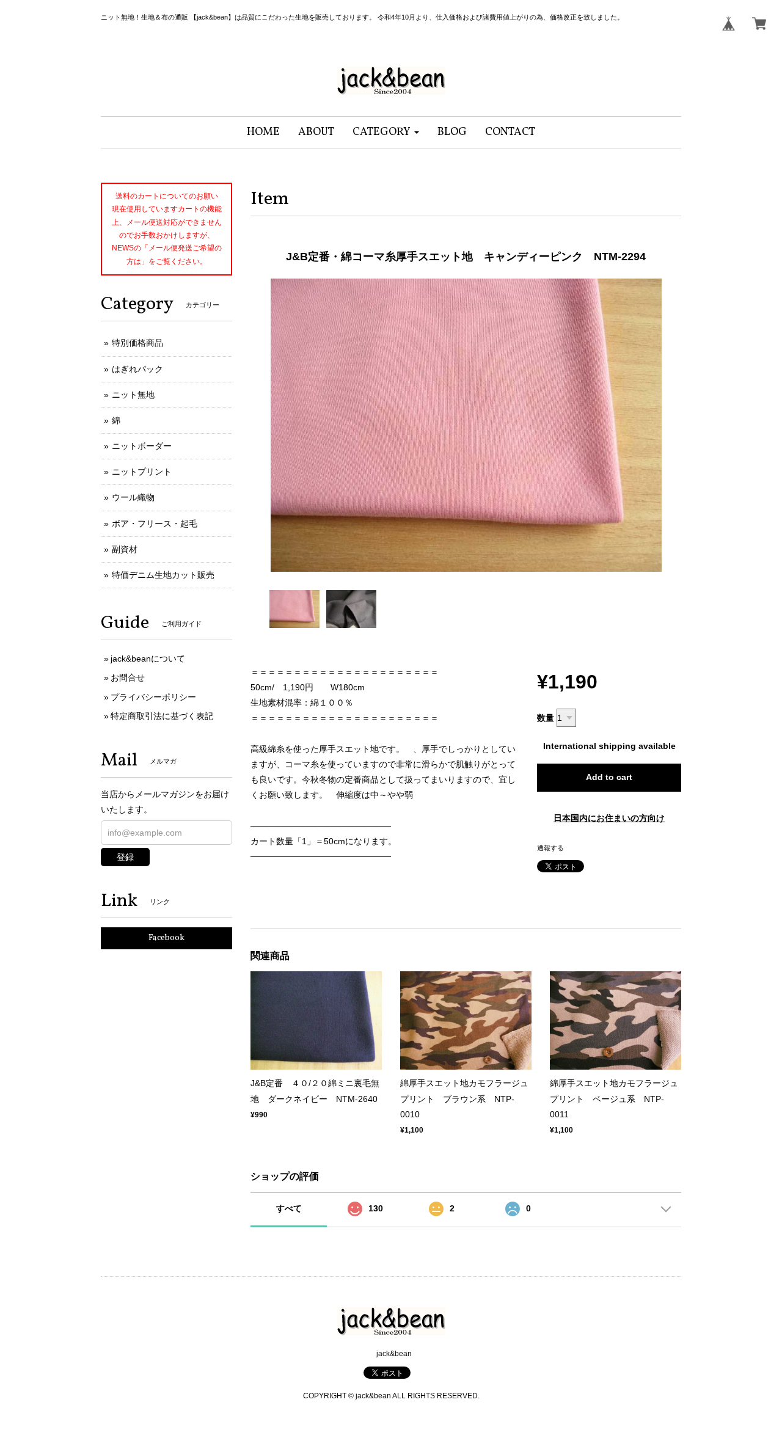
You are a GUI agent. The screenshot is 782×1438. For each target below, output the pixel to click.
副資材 (124, 549)
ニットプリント (142, 471)
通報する (550, 848)
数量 (545, 718)
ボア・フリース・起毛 (154, 523)
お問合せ (128, 677)
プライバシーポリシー (153, 697)
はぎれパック (137, 369)
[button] (385, 132)
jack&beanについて (148, 658)
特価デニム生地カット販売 (163, 575)
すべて (289, 1208)
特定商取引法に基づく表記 (162, 716)
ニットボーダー (142, 446)
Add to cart (609, 777)
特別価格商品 (137, 343)
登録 (125, 857)
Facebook (166, 938)
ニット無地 (133, 395)
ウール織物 (133, 497)
